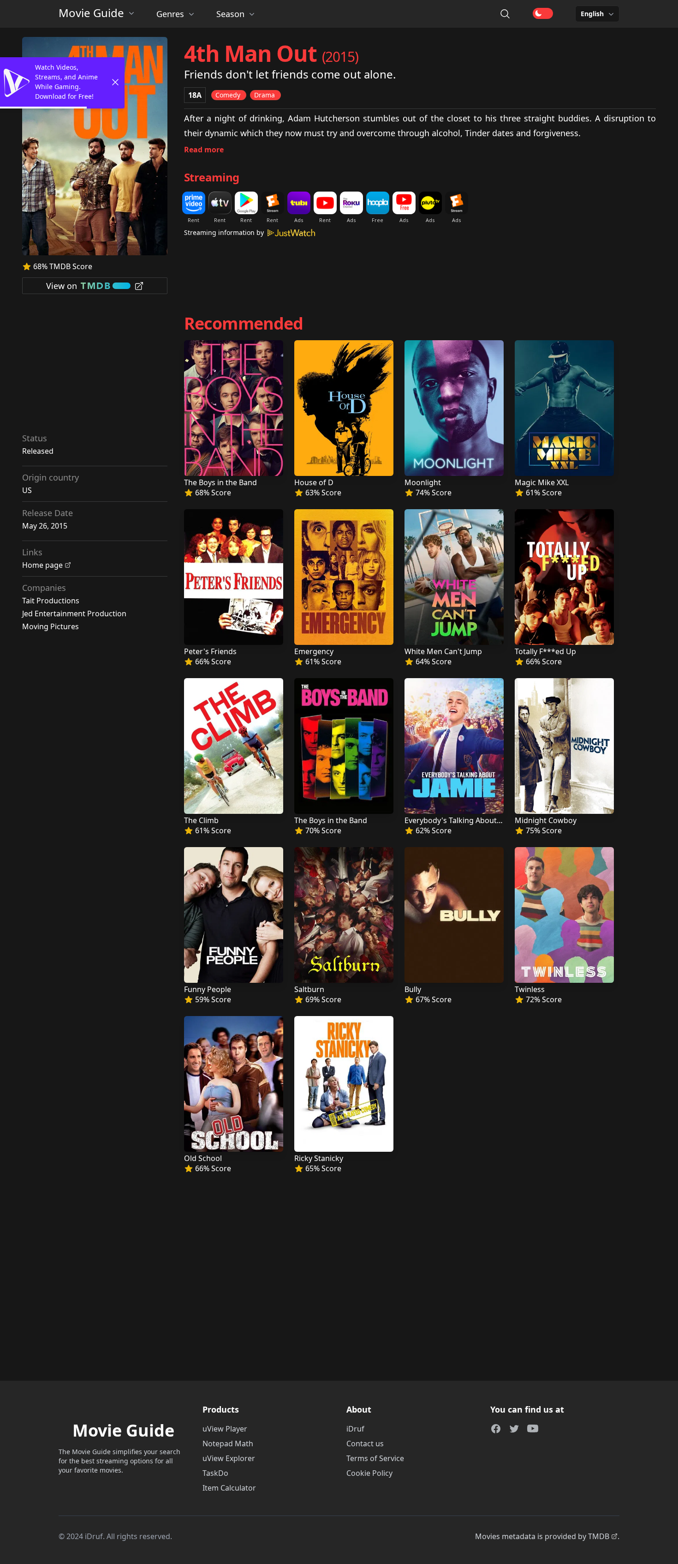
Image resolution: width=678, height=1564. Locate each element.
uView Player (224, 1429)
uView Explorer (228, 1458)
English (592, 13)
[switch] (543, 13)
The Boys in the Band (220, 482)
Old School (203, 1158)
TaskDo (215, 1473)
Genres (170, 13)
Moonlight (422, 482)
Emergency (313, 651)
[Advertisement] (95, 366)
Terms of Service (375, 1458)
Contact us (365, 1443)
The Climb (201, 820)
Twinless (530, 989)
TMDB (598, 1536)
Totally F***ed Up (545, 651)
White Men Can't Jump (443, 651)
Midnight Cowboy (546, 820)
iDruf (355, 1429)
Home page (42, 565)
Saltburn (309, 989)
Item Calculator (229, 1488)
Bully (412, 989)
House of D (313, 482)
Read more (204, 149)
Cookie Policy (369, 1473)
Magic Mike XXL (542, 482)
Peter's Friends (210, 651)
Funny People (207, 989)
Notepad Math (227, 1443)
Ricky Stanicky (318, 1158)
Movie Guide (91, 13)
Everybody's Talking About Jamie (460, 820)
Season (230, 13)
